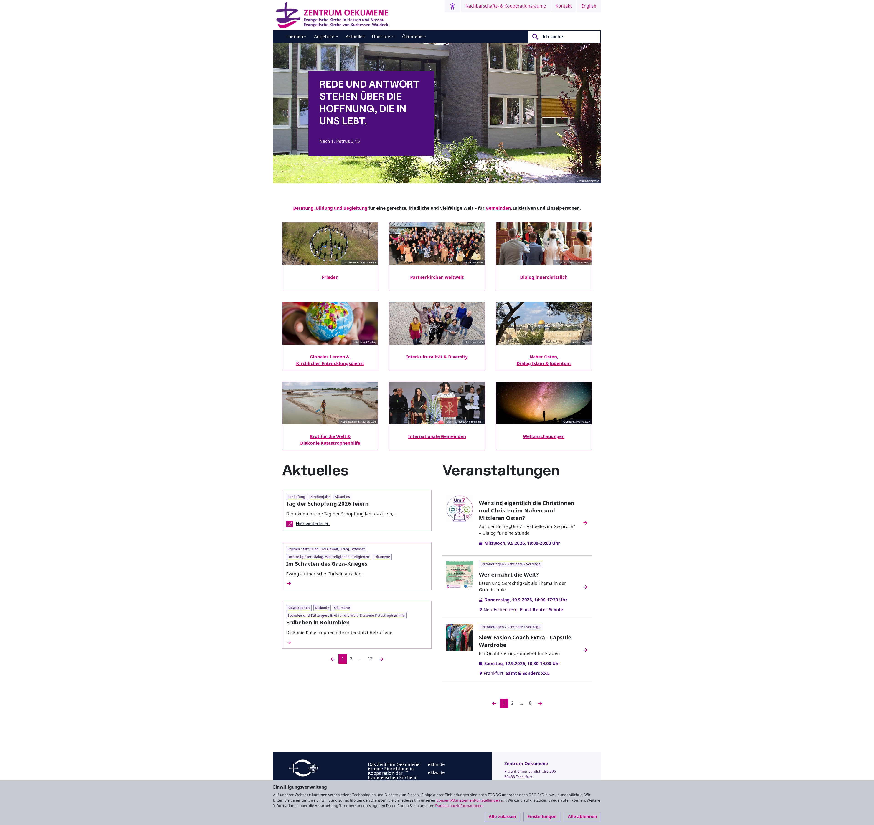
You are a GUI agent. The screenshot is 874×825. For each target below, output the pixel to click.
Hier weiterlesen (313, 524)
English (588, 6)
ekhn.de (436, 764)
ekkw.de (436, 772)
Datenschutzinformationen (459, 805)
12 (370, 659)
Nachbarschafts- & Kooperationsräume (505, 6)
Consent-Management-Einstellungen (468, 800)
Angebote (324, 37)
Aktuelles (355, 37)
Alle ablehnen (582, 817)
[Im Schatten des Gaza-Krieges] (357, 583)
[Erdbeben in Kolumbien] (357, 642)
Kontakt (564, 6)
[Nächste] (381, 659)
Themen (294, 37)
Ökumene (412, 37)
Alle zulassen (502, 817)
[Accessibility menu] (452, 6)
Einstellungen (541, 817)
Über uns (381, 37)
